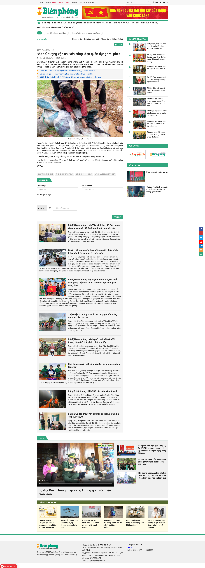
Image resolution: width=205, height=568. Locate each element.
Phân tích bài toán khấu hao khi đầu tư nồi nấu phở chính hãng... (90, 523)
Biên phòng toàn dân (96, 23)
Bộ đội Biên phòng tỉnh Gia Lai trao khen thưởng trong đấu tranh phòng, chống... (156, 58)
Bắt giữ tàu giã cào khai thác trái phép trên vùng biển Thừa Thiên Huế (66, 74)
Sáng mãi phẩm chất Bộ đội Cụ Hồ (60, 27)
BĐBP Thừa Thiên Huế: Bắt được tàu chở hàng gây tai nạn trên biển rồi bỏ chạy (71, 77)
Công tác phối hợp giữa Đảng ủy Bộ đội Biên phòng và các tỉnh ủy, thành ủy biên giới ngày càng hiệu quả (152, 449)
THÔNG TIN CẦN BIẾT (48, 502)
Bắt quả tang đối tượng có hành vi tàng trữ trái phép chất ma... (156, 134)
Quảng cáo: (136, 545)
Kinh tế (117, 23)
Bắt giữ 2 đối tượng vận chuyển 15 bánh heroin (156, 67)
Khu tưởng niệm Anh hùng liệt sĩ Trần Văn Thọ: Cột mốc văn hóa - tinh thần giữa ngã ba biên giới (152, 475)
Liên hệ (129, 547)
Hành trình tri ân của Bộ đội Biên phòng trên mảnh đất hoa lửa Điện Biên (152, 461)
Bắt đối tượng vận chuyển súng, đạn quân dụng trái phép (79, 54)
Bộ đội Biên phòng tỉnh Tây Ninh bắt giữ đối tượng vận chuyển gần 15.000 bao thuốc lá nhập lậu (94, 227)
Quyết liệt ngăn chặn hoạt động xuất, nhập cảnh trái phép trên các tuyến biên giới (93, 251)
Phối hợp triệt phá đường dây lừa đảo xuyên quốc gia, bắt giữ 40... (157, 113)
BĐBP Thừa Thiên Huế (45, 174)
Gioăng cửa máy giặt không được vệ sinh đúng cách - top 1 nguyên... (156, 523)
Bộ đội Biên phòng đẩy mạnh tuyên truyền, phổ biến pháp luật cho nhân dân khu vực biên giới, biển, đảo (92, 282)
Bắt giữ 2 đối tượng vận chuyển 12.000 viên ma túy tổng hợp (156, 123)
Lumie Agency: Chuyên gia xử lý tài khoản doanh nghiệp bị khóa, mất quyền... (47, 523)
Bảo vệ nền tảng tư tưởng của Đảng (86, 33)
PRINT (119, 45)
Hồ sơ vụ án (77, 39)
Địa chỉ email (87, 186)
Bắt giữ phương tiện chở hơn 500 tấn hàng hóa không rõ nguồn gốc (156, 46)
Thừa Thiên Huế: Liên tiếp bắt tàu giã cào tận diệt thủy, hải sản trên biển (67, 71)
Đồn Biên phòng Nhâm (84, 174)
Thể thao (145, 23)
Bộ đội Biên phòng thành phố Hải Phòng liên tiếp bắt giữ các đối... (156, 79)
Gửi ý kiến (117, 217)
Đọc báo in (134, 146)
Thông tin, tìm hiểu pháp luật (112, 39)
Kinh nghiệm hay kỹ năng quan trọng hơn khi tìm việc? (135, 522)
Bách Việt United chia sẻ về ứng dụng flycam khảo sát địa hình (69, 523)
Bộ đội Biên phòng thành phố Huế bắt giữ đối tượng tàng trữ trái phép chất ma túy (91, 341)
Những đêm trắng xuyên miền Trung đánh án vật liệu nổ (156, 90)
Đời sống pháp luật (91, 39)
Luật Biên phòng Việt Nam (56, 33)
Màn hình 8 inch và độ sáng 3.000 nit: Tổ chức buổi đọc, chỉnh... (113, 523)
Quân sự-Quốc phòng (77, 23)
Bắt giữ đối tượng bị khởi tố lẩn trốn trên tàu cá (92, 391)
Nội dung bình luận (44, 195)
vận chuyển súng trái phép (105, 174)
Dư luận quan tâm (137, 39)
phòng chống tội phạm (64, 174)
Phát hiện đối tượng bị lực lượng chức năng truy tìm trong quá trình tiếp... (156, 102)
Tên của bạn (41, 186)
